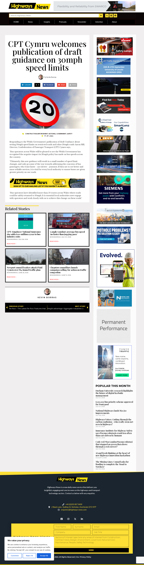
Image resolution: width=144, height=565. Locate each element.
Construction (31, 134)
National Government (57, 134)
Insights (47, 22)
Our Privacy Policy (83, 557)
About (114, 22)
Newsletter (82, 22)
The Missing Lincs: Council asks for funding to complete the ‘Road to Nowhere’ (112, 464)
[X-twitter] (107, 15)
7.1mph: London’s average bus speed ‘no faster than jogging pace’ (67, 233)
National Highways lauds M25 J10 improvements (111, 412)
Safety (69, 134)
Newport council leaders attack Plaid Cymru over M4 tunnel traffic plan (24, 268)
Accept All (44, 556)
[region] (29, 548)
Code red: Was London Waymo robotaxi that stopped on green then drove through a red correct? (114, 444)
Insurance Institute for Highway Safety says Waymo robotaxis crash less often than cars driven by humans (114, 433)
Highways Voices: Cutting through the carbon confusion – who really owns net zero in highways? (114, 422)
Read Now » (11, 244)
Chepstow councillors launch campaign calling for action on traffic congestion (68, 270)
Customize (15, 556)
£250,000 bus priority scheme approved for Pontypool (114, 403)
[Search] (101, 15)
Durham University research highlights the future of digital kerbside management (114, 393)
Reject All (29, 556)
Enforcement (42, 134)
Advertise (99, 22)
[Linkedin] (111, 15)
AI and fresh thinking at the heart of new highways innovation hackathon (113, 454)
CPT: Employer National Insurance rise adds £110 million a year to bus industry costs (24, 234)
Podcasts (62, 22)
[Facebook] (115, 15)
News (30, 22)
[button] (26, 85)
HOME (16, 22)
